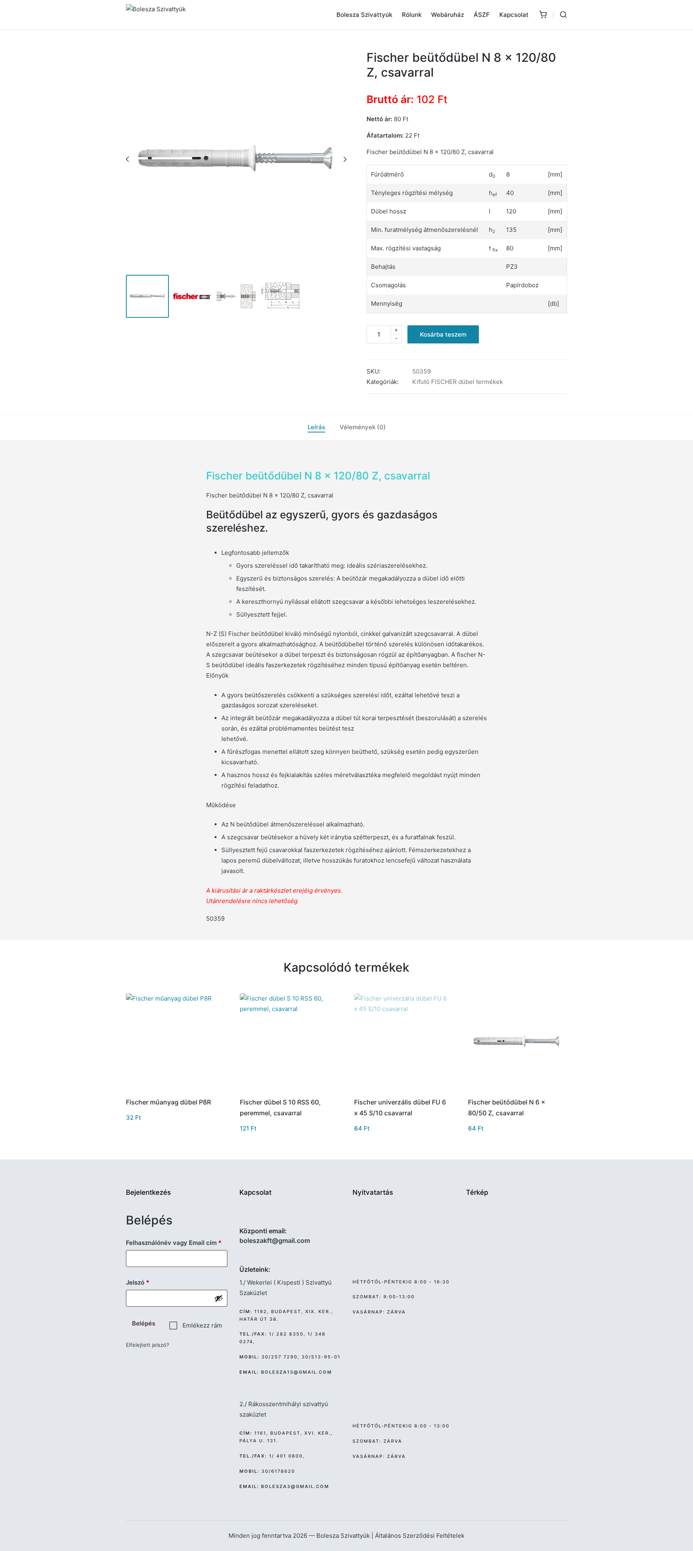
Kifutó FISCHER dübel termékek (457, 382)
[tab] (316, 427)
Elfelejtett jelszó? (147, 1345)
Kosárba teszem (443, 334)
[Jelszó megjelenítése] (218, 1298)
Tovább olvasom (402, 1089)
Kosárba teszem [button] (174, 1089)
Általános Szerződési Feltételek (419, 1535)
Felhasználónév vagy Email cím (176, 1242)
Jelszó (150, 1282)
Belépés (143, 1323)
